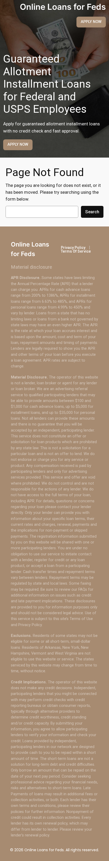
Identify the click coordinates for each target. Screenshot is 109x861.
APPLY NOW (91, 22)
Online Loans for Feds (63, 7)
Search (92, 211)
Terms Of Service (76, 251)
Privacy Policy (73, 247)
